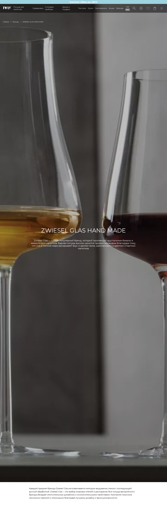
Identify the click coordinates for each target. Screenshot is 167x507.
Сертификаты (101, 8)
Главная (6, 22)
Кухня (90, 8)
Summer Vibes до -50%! (83, 2)
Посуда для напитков (18, 8)
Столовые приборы (49, 8)
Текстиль (82, 8)
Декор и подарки (66, 8)
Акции (111, 8)
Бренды (119, 8)
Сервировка (38, 8)
